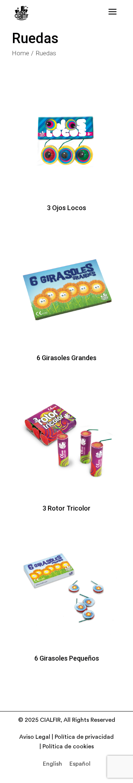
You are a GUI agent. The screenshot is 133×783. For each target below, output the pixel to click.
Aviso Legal (34, 737)
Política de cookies (68, 746)
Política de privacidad (84, 737)
